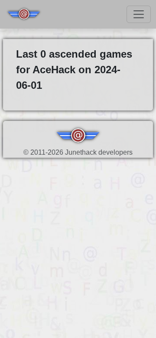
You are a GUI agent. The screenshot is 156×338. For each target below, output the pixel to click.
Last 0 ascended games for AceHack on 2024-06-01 (74, 69)
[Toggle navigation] (139, 14)
